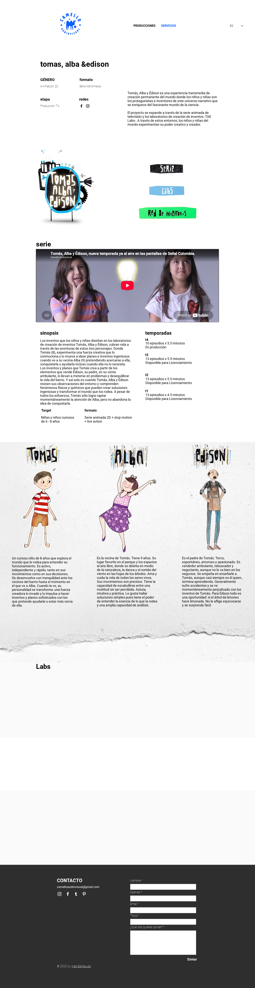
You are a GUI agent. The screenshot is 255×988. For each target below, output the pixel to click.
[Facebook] (81, 106)
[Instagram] (87, 106)
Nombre (135, 880)
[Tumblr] (76, 894)
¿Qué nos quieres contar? (146, 927)
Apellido (135, 892)
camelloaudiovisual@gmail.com (78, 887)
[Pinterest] (84, 894)
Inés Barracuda (81, 966)
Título (133, 915)
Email (133, 904)
